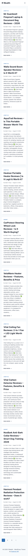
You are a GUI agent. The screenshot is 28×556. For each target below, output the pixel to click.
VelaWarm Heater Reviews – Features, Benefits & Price (14, 276)
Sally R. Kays (8, 26)
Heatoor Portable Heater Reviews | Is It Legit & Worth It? (13, 176)
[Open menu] (24, 3)
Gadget (6, 219)
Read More (8, 55)
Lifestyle (6, 10)
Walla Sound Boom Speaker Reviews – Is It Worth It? (13, 69)
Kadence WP (15, 551)
